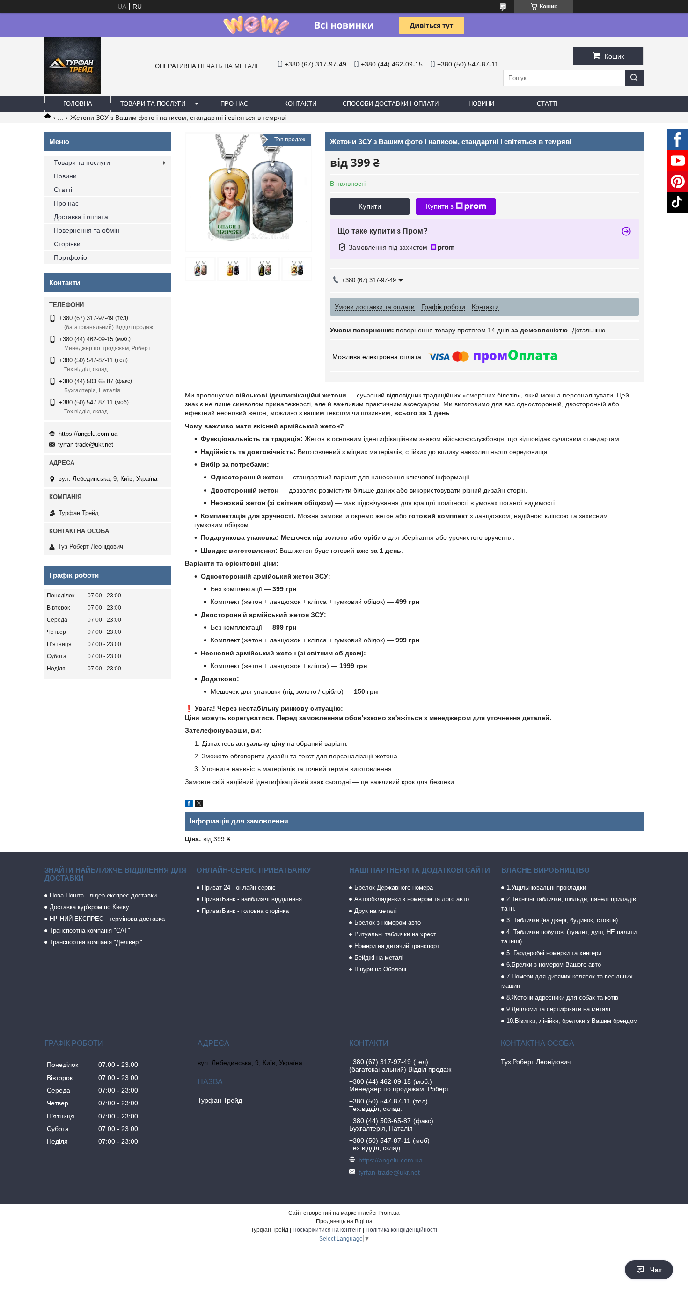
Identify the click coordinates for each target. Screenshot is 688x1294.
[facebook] (189, 805)
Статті (547, 103)
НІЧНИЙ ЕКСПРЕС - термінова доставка (107, 918)
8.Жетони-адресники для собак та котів (562, 997)
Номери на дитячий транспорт (396, 945)
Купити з (440, 206)
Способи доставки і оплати (391, 103)
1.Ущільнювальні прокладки (546, 887)
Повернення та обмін (86, 230)
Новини (481, 103)
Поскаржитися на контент (327, 1230)
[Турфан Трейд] (72, 91)
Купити (370, 206)
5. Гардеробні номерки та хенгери (553, 952)
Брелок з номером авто (387, 922)
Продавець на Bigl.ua (344, 1221)
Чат (656, 1269)
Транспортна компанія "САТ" (90, 930)
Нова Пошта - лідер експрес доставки (103, 895)
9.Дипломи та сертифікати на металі (558, 1009)
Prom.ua (389, 1213)
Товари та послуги (152, 103)
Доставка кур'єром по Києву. (90, 907)
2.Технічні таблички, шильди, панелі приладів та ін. (568, 904)
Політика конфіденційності (401, 1230)
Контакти (300, 103)
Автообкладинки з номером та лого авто (411, 899)
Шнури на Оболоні (380, 969)
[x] (199, 805)
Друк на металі (375, 910)
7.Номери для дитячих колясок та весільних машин (567, 981)
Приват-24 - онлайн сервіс (239, 887)
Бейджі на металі (378, 957)
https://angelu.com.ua (88, 433)
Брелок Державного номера (393, 887)
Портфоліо (70, 257)
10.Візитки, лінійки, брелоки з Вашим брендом (571, 1020)
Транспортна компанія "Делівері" (96, 942)
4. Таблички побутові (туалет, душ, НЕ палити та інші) (569, 936)
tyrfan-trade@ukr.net (85, 444)
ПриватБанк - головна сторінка (245, 910)
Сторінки (67, 244)
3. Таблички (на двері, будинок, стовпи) (562, 920)
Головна (77, 103)
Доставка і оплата (81, 217)
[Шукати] (634, 78)
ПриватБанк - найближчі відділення (252, 899)
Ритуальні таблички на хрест (395, 934)
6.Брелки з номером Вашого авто (553, 964)
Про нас (234, 103)
